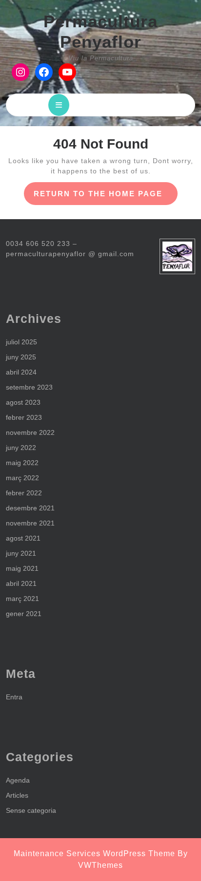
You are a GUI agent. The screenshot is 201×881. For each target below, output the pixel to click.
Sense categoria (31, 810)
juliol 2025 (21, 342)
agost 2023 (23, 402)
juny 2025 (21, 357)
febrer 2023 (24, 417)
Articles (17, 795)
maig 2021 (22, 568)
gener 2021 (23, 614)
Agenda (18, 780)
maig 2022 (22, 463)
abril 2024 (21, 372)
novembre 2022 (30, 432)
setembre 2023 (29, 387)
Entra (14, 697)
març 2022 (22, 478)
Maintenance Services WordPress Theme (94, 853)
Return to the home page (106, 197)
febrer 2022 (24, 493)
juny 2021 (21, 553)
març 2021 (22, 598)
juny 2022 (21, 447)
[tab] (58, 105)
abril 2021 (21, 583)
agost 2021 (23, 538)
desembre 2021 (30, 508)
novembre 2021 (30, 523)
